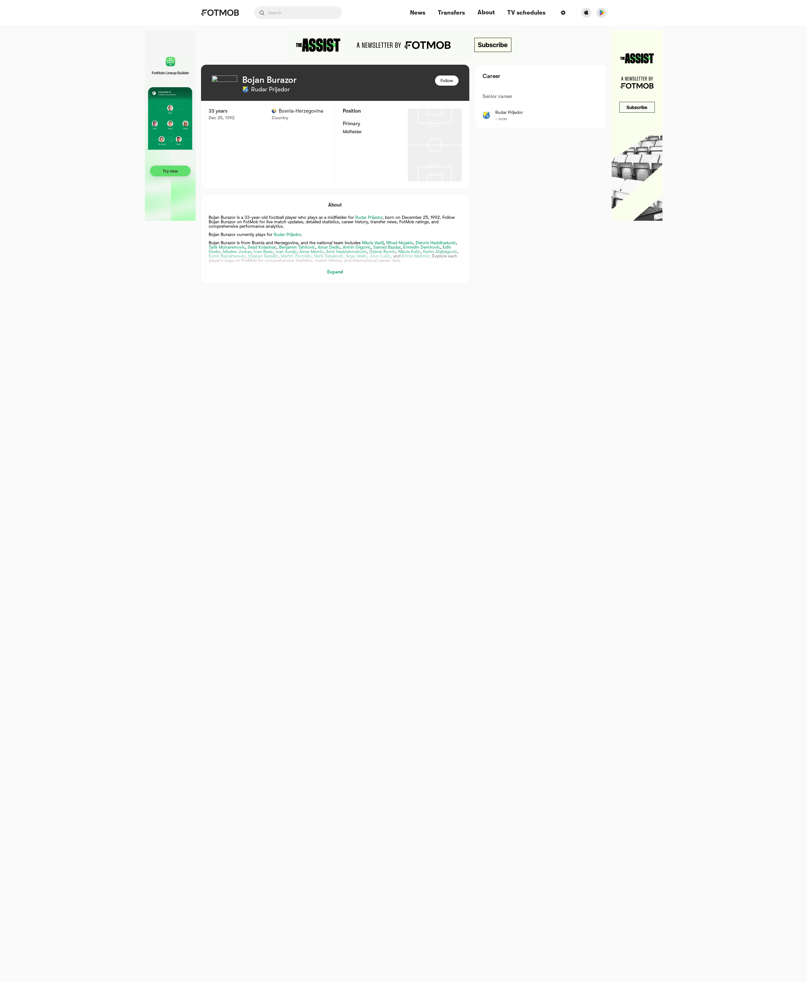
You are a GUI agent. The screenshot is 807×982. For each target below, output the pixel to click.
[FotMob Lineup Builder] (170, 125)
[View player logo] (224, 88)
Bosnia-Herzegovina (301, 111)
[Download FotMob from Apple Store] (586, 13)
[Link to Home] (220, 13)
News (417, 13)
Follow (446, 80)
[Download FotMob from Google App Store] (601, 13)
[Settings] (563, 13)
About (486, 12)
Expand (335, 272)
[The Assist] (403, 45)
